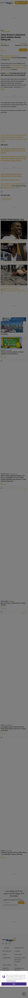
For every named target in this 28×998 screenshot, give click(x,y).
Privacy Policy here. (11, 981)
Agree (14, 984)
